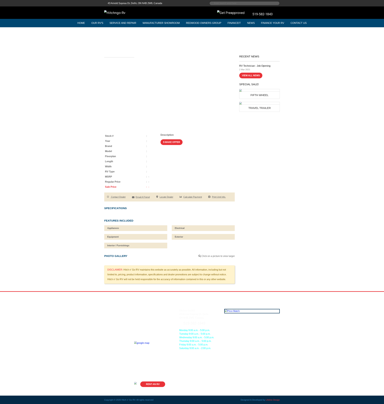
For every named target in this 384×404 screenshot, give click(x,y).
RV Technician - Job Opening (254, 66)
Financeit (234, 23)
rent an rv (153, 384)
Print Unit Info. (219, 197)
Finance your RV (272, 23)
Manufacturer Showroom (161, 23)
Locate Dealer (166, 197)
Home (81, 23)
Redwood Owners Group (203, 23)
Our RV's (97, 23)
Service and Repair (123, 23)
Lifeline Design (273, 400)
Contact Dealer (118, 197)
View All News (251, 75)
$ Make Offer (171, 142)
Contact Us (299, 23)
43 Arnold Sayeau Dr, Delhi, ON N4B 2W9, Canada (135, 3)
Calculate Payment (192, 197)
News (251, 23)
